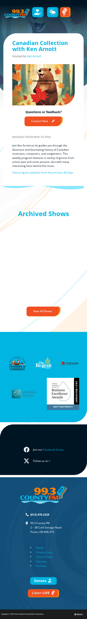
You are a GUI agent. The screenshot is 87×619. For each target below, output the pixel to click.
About (39, 548)
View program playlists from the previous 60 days (42, 172)
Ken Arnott (34, 56)
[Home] (17, 13)
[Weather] (53, 12)
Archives (41, 566)
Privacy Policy (44, 552)
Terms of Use (44, 557)
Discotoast (83, 612)
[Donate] (38, 12)
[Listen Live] (65, 12)
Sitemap (41, 561)
